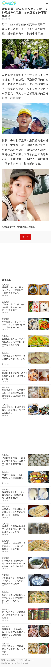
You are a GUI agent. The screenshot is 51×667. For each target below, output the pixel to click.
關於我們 (4, 663)
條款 (18, 663)
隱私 (22, 663)
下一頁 (26, 237)
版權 (26, 663)
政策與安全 (12, 663)
